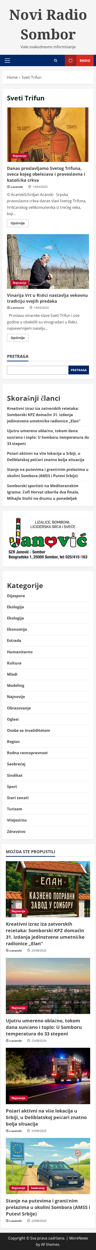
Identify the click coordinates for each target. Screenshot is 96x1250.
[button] (7, 60)
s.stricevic (17, 308)
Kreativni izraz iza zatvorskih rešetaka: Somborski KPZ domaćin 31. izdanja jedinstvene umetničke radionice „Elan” (43, 415)
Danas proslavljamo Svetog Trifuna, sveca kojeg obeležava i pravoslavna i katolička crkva (48, 134)
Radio (85, 60)
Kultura (14, 663)
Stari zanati (18, 797)
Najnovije (19, 156)
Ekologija (15, 607)
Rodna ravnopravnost (27, 752)
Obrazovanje (19, 708)
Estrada (14, 640)
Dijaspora (16, 595)
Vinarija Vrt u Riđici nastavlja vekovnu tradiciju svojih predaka (48, 261)
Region (13, 741)
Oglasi (13, 719)
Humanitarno (20, 651)
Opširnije (19, 224)
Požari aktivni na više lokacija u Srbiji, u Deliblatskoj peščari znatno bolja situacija (46, 1117)
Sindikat (15, 775)
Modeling (15, 685)
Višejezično (17, 820)
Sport (12, 786)
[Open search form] (55, 60)
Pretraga (17, 356)
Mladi (12, 674)
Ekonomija (17, 629)
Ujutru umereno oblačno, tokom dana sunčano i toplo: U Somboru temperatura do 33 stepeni (48, 437)
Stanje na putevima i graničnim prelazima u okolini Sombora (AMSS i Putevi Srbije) (48, 1207)
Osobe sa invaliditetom (28, 730)
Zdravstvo (16, 831)
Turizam (14, 809)
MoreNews (78, 1238)
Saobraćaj (16, 764)
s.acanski (16, 187)
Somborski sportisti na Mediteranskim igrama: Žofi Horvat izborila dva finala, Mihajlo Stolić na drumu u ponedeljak (43, 492)
